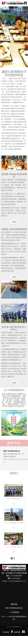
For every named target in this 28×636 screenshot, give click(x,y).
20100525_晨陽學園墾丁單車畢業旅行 (13, 523)
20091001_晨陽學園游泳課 (13, 498)
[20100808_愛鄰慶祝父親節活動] (13, 538)
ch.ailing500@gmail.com (17, 581)
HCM (20, 626)
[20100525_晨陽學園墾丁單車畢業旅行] (13, 514)
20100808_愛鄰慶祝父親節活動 (13, 547)
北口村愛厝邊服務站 (14, 390)
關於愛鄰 (14, 12)
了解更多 (14, 222)
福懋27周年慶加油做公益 (11, 451)
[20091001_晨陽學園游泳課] (13, 490)
